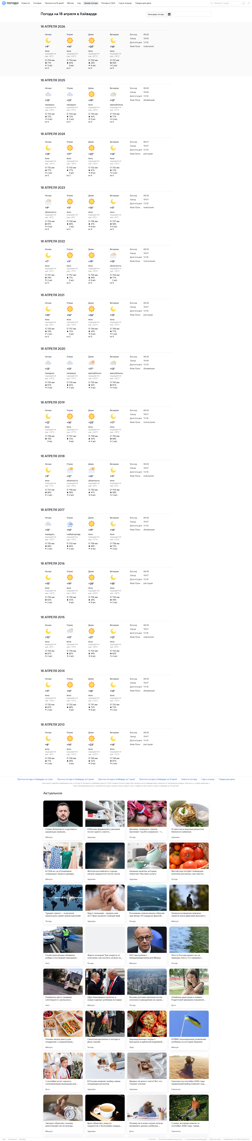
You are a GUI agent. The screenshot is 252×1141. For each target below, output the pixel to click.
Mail (4, 1139)
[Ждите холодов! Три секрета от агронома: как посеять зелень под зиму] (105, 946)
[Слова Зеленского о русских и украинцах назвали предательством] (63, 820)
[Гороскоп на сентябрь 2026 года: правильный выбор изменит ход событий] (189, 1072)
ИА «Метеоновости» (242, 1139)
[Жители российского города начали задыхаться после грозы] (105, 862)
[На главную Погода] (12, 3)
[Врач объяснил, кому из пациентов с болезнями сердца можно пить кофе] (105, 1114)
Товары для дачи (227, 779)
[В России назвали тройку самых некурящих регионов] (105, 1072)
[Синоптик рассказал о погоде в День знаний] (105, 1030)
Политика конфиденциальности (170, 1139)
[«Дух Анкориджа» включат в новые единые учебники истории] (105, 988)
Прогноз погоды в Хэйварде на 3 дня (35, 779)
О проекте (152, 1139)
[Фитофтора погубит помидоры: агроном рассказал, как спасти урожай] (189, 862)
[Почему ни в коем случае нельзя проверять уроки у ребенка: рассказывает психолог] (147, 1114)
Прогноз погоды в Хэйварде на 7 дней (116, 779)
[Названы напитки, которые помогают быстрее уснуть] (147, 862)
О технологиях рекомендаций (196, 1139)
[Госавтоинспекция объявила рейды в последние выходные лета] (63, 946)
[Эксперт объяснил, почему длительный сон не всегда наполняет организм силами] (63, 1114)
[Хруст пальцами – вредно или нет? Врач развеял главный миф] (105, 904)
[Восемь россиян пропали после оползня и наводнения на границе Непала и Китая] (147, 988)
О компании (12, 1139)
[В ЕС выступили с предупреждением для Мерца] (147, 946)
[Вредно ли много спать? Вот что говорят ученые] (147, 1072)
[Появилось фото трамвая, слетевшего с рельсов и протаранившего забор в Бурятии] (63, 988)
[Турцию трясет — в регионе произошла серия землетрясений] (63, 904)
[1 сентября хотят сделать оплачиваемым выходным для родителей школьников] (63, 1072)
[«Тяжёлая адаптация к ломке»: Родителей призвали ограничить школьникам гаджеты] (189, 988)
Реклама (22, 1139)
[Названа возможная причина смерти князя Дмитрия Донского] (189, 904)
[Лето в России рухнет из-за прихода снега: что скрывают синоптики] (189, 946)
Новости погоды (189, 779)
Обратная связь (215, 1139)
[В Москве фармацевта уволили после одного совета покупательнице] (105, 820)
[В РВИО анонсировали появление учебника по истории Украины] (189, 1030)
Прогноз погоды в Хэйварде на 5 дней (75, 779)
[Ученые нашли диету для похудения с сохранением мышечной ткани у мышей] (63, 1030)
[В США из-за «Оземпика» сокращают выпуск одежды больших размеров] (63, 862)
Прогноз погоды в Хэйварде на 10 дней (158, 779)
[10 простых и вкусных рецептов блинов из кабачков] (189, 820)
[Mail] (4, 3)
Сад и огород (207, 779)
